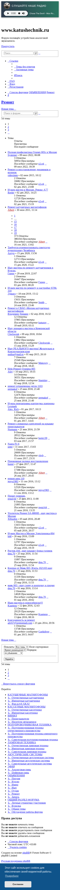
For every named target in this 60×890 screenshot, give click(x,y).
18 (15, 230)
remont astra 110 (16, 478)
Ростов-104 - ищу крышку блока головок (30, 550)
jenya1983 (13, 481)
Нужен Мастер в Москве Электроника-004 (31, 533)
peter (10, 446)
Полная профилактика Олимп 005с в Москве (32, 152)
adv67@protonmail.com (20, 623)
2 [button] (8, 126)
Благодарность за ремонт (21, 620)
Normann (12, 429)
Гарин (11, 273)
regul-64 (12, 498)
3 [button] (8, 129)
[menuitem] (24, 66)
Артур (11, 253)
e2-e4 (41, 163)
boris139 (42, 438)
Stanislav (43, 380)
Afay (10, 371)
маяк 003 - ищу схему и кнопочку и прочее (31, 585)
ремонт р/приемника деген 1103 (25, 386)
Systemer (12, 155)
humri (11, 464)
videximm (13, 175)
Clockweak (13, 334)
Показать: (9, 646)
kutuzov (42, 322)
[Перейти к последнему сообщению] (46, 163)
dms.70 (11, 553)
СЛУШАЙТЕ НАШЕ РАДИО (29, 5)
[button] (9, 132)
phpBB (26, 852)
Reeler (11, 192)
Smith (41, 302)
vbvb (41, 455)
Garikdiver (43, 631)
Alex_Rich (13, 409)
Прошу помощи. (17, 495)
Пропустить (7, 46)
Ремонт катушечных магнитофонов (27, 207)
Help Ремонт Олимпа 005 (21, 368)
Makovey (43, 363)
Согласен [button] (18, 884)
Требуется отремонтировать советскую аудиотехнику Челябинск (29, 249)
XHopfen (12, 519)
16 (15, 224)
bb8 (10, 536)
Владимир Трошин (18, 314)
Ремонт (7, 102)
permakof (12, 389)
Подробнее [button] (12, 876)
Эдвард (12, 293)
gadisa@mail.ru (16, 354)
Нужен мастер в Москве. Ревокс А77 (28, 189)
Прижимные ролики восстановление (28, 461)
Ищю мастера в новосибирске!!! (25, 602)
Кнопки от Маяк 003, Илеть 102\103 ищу (30, 568)
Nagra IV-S (13, 444)
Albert (11, 210)
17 (15, 227)
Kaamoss (12, 605)
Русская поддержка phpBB (15, 861)
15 (15, 221)
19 (15, 233)
